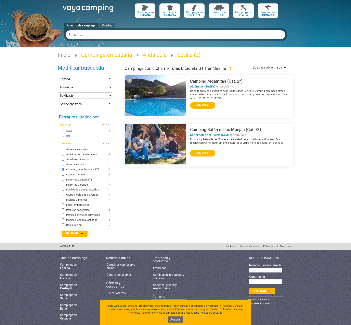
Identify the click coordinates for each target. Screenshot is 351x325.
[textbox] (175, 34)
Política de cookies (211, 312)
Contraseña (257, 277)
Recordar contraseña (258, 299)
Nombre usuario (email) (265, 265)
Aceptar (175, 319)
